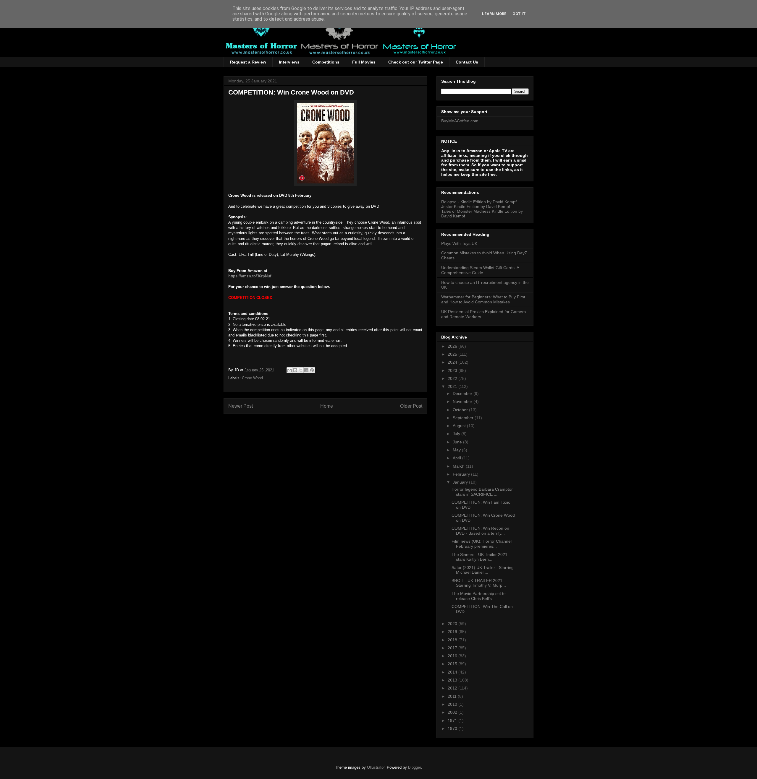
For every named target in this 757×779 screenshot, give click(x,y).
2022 (453, 378)
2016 (453, 655)
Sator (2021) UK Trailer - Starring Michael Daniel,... (483, 570)
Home (326, 406)
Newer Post (240, 406)
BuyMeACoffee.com (459, 120)
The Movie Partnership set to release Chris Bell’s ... (479, 596)
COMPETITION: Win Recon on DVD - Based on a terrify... (480, 531)
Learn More (494, 14)
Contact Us (467, 62)
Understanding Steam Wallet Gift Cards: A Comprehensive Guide (480, 270)
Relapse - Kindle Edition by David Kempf (479, 201)
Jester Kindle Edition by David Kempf (475, 206)
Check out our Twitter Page (415, 62)
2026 (453, 346)
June (458, 442)
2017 (453, 647)
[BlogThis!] (295, 370)
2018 (453, 639)
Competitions (325, 62)
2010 (453, 704)
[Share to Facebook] (306, 370)
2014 (453, 672)
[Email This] (289, 370)
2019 (453, 631)
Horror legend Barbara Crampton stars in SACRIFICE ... (483, 492)
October (461, 409)
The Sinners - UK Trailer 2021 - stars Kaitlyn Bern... (481, 557)
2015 (453, 663)
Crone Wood (252, 378)
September (464, 417)
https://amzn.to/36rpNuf (249, 276)
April (457, 458)
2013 (453, 680)
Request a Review (248, 62)
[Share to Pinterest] (312, 370)
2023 (453, 370)
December (463, 393)
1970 (453, 728)
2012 (453, 688)
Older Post (411, 406)
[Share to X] (301, 370)
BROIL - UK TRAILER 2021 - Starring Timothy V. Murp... (479, 583)
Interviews (289, 62)
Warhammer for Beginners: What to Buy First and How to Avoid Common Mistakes (483, 299)
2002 (453, 712)
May (457, 450)
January (461, 482)
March (459, 466)
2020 (453, 623)
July (457, 433)
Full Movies (364, 62)
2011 (453, 696)
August (460, 425)
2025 (453, 354)
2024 (453, 362)
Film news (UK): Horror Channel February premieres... (482, 544)
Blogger (414, 767)
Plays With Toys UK (459, 243)
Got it (519, 14)
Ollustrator (375, 767)
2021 (453, 386)
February (462, 474)
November (463, 401)
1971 (453, 720)
